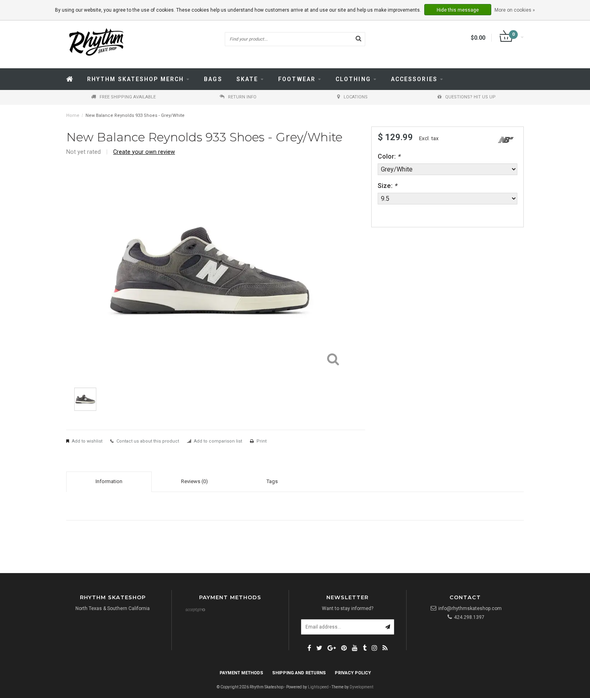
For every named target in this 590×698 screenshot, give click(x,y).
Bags (213, 79)
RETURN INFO (242, 97)
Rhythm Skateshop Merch (135, 79)
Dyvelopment (361, 687)
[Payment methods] (195, 610)
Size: (387, 186)
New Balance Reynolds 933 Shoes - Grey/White (135, 115)
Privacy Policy (353, 673)
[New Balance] (506, 140)
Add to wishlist (87, 441)
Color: (389, 156)
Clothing (353, 79)
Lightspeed (318, 687)
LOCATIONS (356, 97)
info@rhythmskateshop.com (470, 608)
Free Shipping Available (128, 97)
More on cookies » (514, 10)
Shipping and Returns (299, 673)
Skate (247, 79)
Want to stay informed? (347, 608)
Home (72, 115)
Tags (272, 481)
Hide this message (458, 10)
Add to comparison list (218, 441)
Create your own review (144, 152)
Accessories (414, 79)
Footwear (296, 79)
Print (261, 441)
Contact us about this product (147, 441)
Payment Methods (241, 673)
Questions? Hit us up (470, 97)
